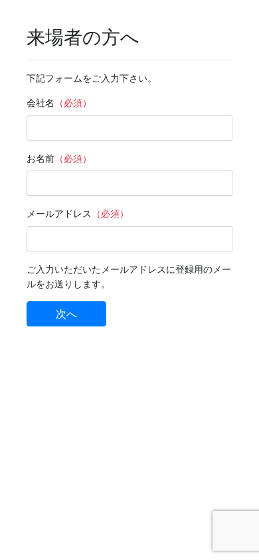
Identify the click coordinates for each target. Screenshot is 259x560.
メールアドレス (59, 213)
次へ (66, 313)
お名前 (40, 158)
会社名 (40, 102)
